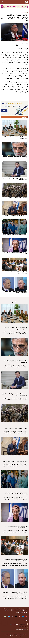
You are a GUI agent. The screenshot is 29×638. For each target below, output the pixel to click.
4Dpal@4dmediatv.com (21, 629)
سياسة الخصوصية (10, 636)
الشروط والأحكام (19, 636)
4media (5, 634)
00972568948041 (22, 627)
